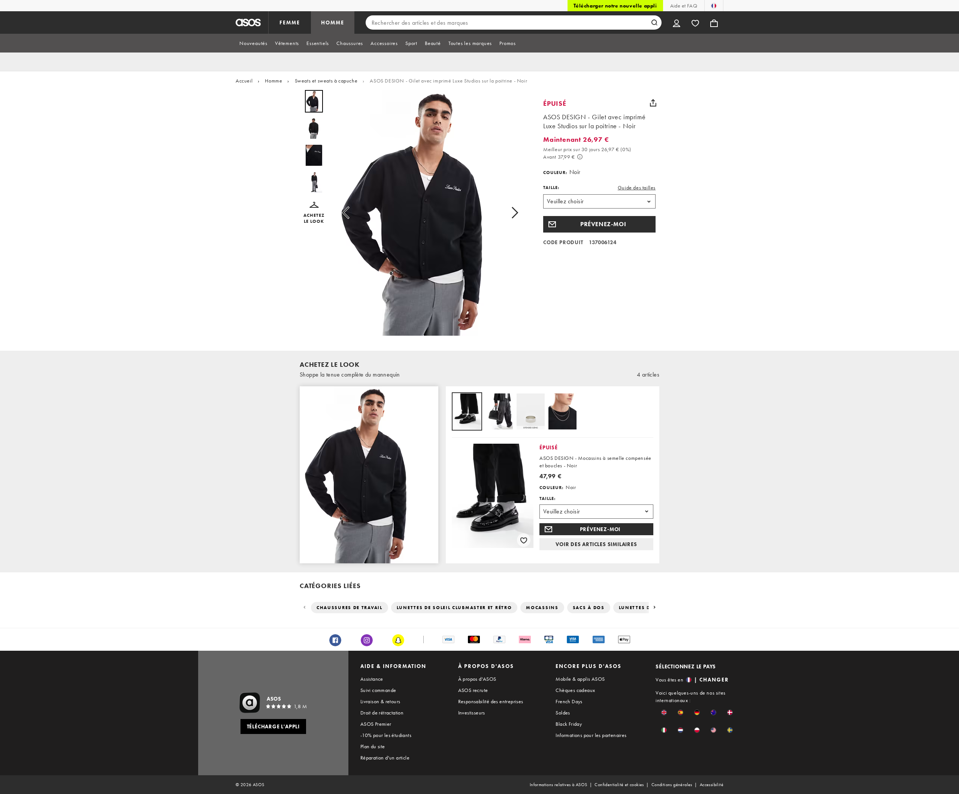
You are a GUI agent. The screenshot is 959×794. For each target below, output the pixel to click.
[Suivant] (654, 607)
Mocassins (542, 608)
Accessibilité (711, 785)
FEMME (289, 22)
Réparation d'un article (384, 757)
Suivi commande (378, 690)
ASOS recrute (473, 690)
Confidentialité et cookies (619, 785)
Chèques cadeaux (575, 690)
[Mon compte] (676, 22)
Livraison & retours (380, 701)
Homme (273, 80)
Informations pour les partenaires (591, 735)
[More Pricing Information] (580, 157)
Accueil (244, 80)
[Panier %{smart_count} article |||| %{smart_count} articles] (714, 22)
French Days (569, 701)
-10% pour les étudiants (385, 735)
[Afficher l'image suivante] (512, 213)
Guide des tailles (637, 187)
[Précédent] (305, 607)
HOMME (332, 22)
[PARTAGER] (653, 103)
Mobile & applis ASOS (580, 678)
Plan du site (372, 746)
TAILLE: (551, 188)
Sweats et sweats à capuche (326, 80)
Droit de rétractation (381, 712)
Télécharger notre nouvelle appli (615, 5)
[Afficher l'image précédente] (348, 213)
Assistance (371, 678)
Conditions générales (671, 785)
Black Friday (569, 723)
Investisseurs (471, 712)
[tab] (253, 43)
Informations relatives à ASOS (558, 785)
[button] (313, 213)
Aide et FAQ (683, 5)
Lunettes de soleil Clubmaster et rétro (454, 608)
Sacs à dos (589, 608)
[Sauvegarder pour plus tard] (523, 540)
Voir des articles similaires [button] (596, 544)
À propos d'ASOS (477, 678)
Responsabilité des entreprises (490, 701)
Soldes (563, 712)
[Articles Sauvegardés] (695, 22)
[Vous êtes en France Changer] (714, 5)
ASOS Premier (375, 723)
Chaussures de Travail (349, 608)
